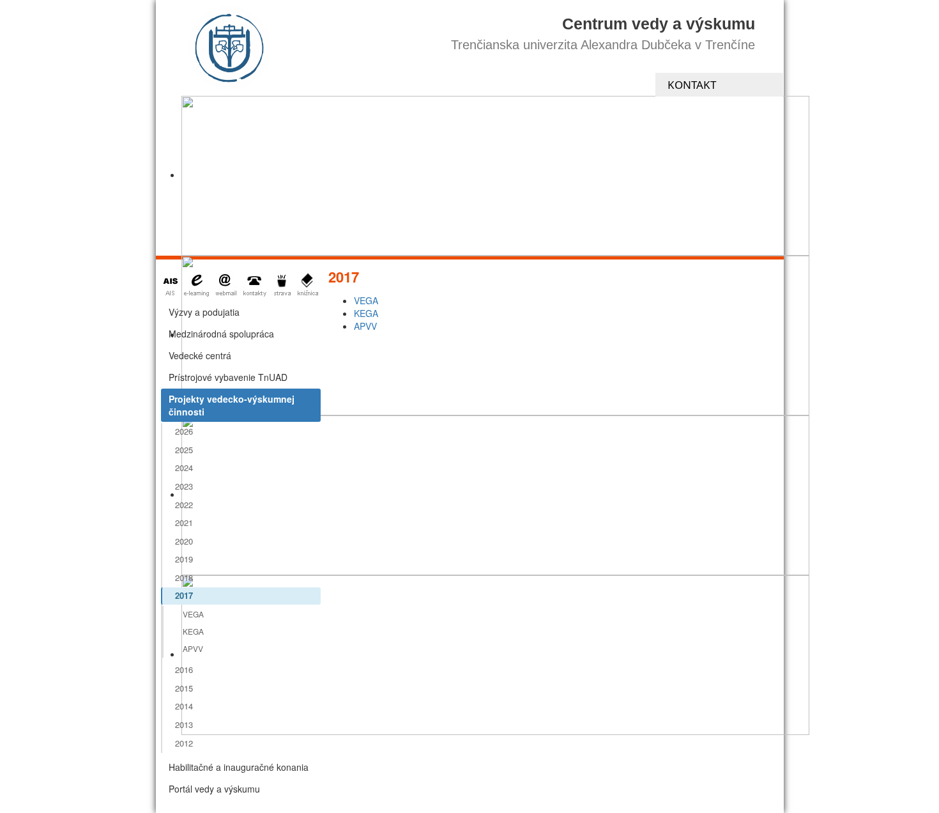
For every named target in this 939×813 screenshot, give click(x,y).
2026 (184, 431)
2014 (184, 706)
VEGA (193, 613)
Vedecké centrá (200, 355)
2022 (184, 505)
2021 (184, 522)
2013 (184, 724)
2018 (184, 577)
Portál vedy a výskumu (214, 788)
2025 (184, 450)
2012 (184, 743)
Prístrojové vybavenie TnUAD (228, 377)
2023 (184, 486)
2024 (184, 467)
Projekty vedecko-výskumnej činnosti (231, 405)
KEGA (193, 631)
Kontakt (692, 84)
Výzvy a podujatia (204, 312)
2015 (184, 688)
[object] (495, 176)
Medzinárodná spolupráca (221, 333)
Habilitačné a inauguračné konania (239, 767)
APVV (193, 648)
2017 (184, 595)
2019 (184, 559)
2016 (184, 669)
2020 (184, 541)
